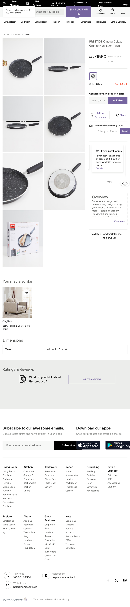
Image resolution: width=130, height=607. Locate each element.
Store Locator (9, 524)
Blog (25, 536)
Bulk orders (50, 551)
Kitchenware (29, 482)
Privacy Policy (62, 599)
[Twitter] (116, 580)
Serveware (50, 471)
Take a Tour (29, 532)
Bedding (91, 471)
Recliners (7, 498)
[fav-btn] (26, 292)
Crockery (49, 475)
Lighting (69, 479)
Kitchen (6, 34)
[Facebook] (108, 580)
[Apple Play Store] (88, 445)
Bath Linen (112, 475)
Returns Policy (72, 536)
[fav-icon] (100, 11)
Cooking (16, 34)
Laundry (111, 486)
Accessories (93, 490)
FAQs (68, 540)
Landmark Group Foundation (29, 544)
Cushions (91, 479)
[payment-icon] (97, 151)
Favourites (50, 540)
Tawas (27, 34)
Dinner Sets (50, 479)
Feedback (28, 524)
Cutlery (48, 486)
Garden (69, 490)
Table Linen (50, 482)
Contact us (70, 520)
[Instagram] (125, 580)
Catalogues (8, 520)
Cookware (28, 471)
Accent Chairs (10, 494)
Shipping (69, 524)
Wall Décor (71, 482)
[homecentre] (16, 599)
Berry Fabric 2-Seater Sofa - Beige (17, 327)
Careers (27, 528)
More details (15, 13)
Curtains (91, 475)
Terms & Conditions (43, 599)
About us (27, 520)
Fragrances (71, 486)
